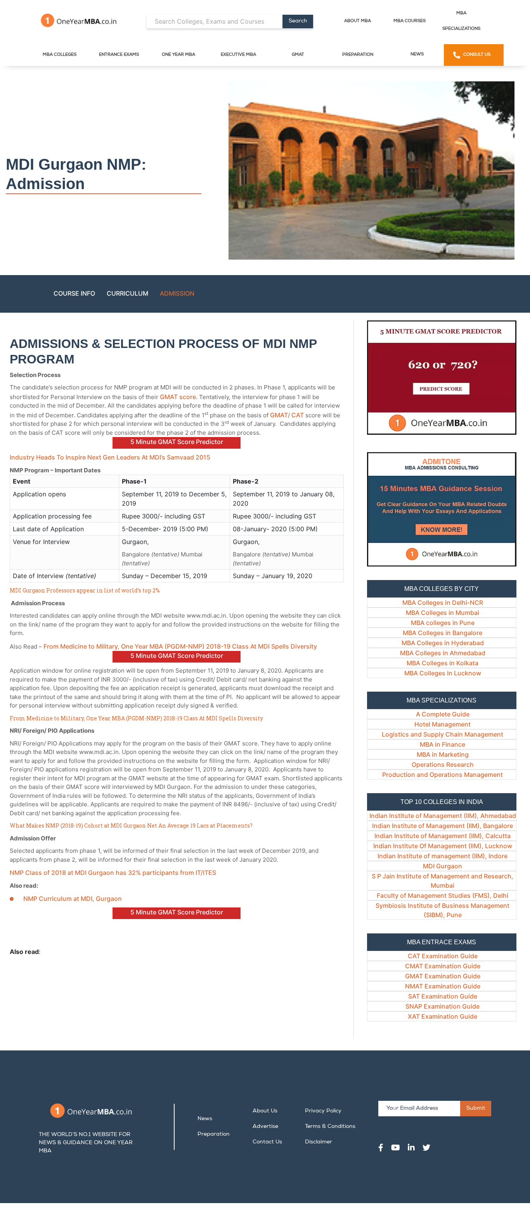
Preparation (357, 55)
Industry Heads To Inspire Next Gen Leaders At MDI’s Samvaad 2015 (110, 457)
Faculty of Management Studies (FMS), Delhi (442, 895)
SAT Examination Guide (442, 996)
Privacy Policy (323, 1111)
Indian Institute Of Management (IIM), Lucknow (442, 846)
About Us (265, 1111)
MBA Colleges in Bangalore (442, 633)
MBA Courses (409, 21)
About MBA (357, 21)
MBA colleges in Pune (443, 623)
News (417, 54)
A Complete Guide (442, 714)
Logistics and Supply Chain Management (442, 734)
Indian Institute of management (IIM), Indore (442, 856)
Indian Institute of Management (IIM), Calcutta (442, 836)
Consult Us (476, 55)
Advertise (265, 1126)
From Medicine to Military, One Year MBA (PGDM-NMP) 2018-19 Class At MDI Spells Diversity (181, 646)
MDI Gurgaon (442, 866)
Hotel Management (442, 724)
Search (298, 21)
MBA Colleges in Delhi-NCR (442, 602)
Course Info (74, 293)
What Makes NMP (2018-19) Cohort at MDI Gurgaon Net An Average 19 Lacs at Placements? (131, 825)
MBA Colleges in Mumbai (442, 612)
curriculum (127, 293)
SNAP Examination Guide (442, 1006)
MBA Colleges (59, 55)
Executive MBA (238, 55)
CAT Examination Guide (443, 956)
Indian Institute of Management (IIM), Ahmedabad (442, 815)
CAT (297, 415)
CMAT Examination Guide (442, 966)
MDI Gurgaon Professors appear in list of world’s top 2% (85, 590)
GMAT (298, 55)
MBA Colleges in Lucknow (442, 673)
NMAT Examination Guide (442, 986)
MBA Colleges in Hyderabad (443, 643)
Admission (177, 293)
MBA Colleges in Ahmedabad (442, 653)
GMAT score (178, 397)
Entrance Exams (119, 55)
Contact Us (267, 1142)
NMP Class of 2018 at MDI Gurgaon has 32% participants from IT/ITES (113, 872)
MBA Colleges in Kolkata (442, 663)
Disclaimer (318, 1142)
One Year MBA (178, 55)
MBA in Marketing (443, 754)
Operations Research (443, 764)
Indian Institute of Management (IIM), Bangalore (442, 826)
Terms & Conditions (330, 1126)
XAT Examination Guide (442, 1016)
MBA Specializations (461, 21)
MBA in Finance (442, 744)
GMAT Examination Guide (442, 976)
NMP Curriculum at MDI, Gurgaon (72, 898)
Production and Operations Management (442, 774)
